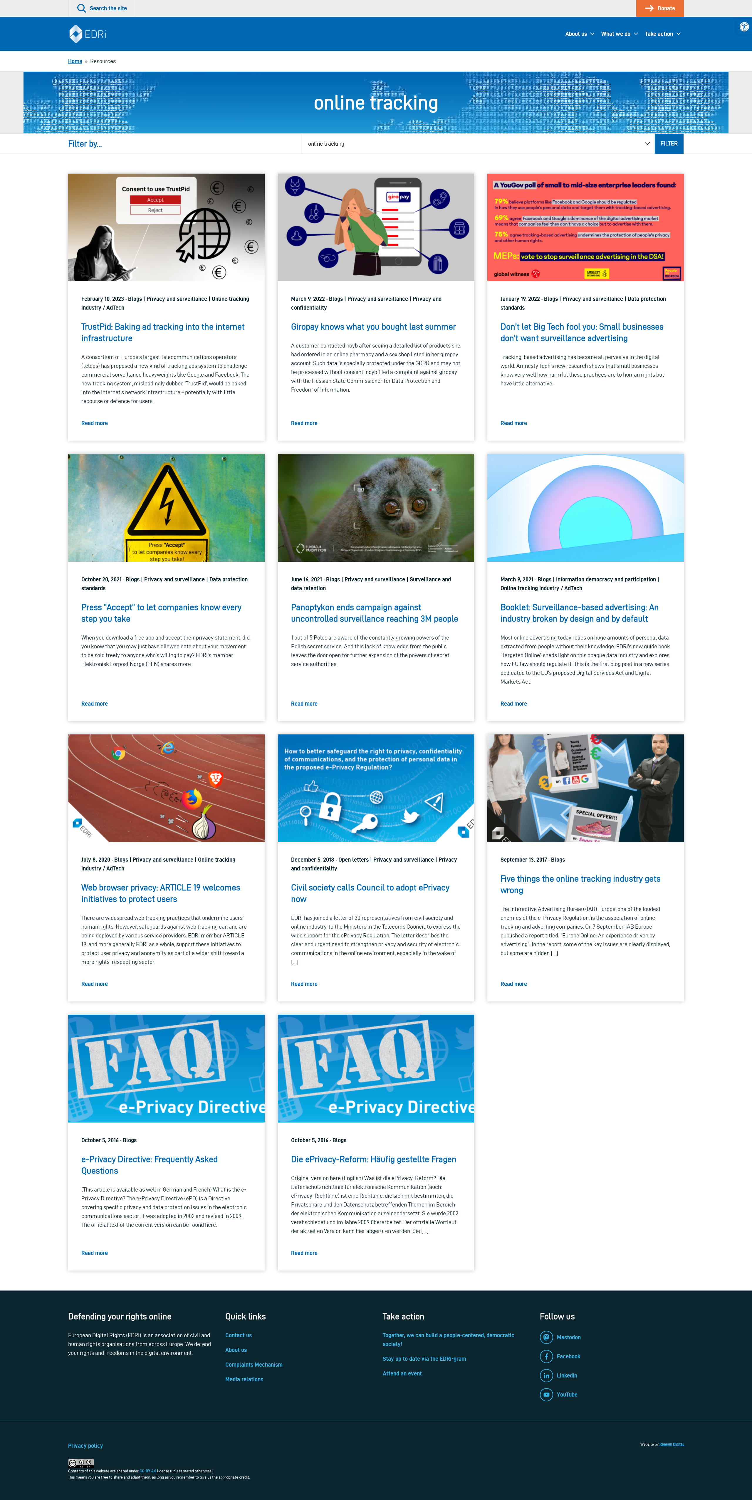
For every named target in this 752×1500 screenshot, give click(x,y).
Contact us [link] (238, 1335)
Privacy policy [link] (85, 1445)
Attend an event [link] (402, 1373)
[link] (744, 26)
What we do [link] (615, 34)
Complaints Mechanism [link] (254, 1364)
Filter (669, 143)
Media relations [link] (244, 1379)
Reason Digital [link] (671, 1444)
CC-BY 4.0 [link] (148, 1471)
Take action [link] (659, 34)
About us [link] (576, 34)
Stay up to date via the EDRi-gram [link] (424, 1358)
